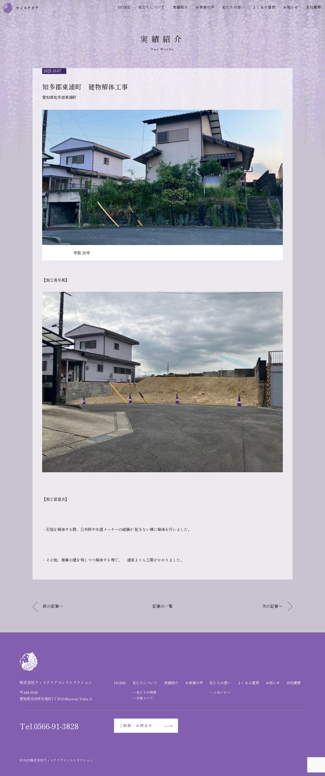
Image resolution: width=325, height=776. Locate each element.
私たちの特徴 (146, 692)
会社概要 (313, 7)
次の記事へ (272, 606)
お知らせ (290, 7)
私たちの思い (233, 7)
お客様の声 (205, 7)
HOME (124, 7)
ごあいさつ (222, 692)
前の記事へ (53, 606)
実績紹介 (180, 7)
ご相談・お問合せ (136, 725)
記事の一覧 (162, 606)
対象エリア (145, 698)
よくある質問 (264, 7)
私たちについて (151, 7)
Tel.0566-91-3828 (49, 725)
